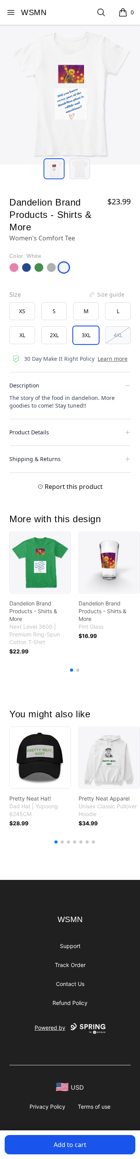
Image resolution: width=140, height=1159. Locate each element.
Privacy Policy (47, 1106)
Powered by (50, 1027)
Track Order (70, 965)
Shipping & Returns (35, 459)
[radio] (22, 311)
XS (22, 311)
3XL (86, 335)
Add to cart (70, 1144)
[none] (106, 294)
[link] (40, 562)
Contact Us (70, 984)
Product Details (29, 432)
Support (70, 946)
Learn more (113, 358)
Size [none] (15, 294)
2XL (54, 335)
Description (24, 385)
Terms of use (94, 1106)
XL (22, 335)
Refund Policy (70, 1003)
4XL (118, 335)
